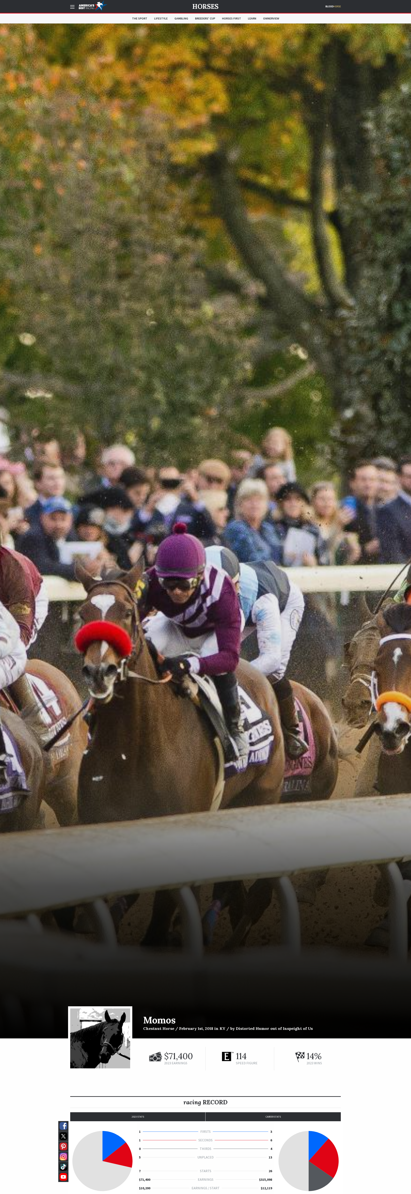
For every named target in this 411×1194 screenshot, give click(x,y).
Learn (252, 18)
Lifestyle (161, 18)
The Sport (139, 18)
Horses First (231, 18)
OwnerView (271, 18)
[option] (205, 531)
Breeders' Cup (205, 18)
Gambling (181, 18)
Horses (205, 6)
